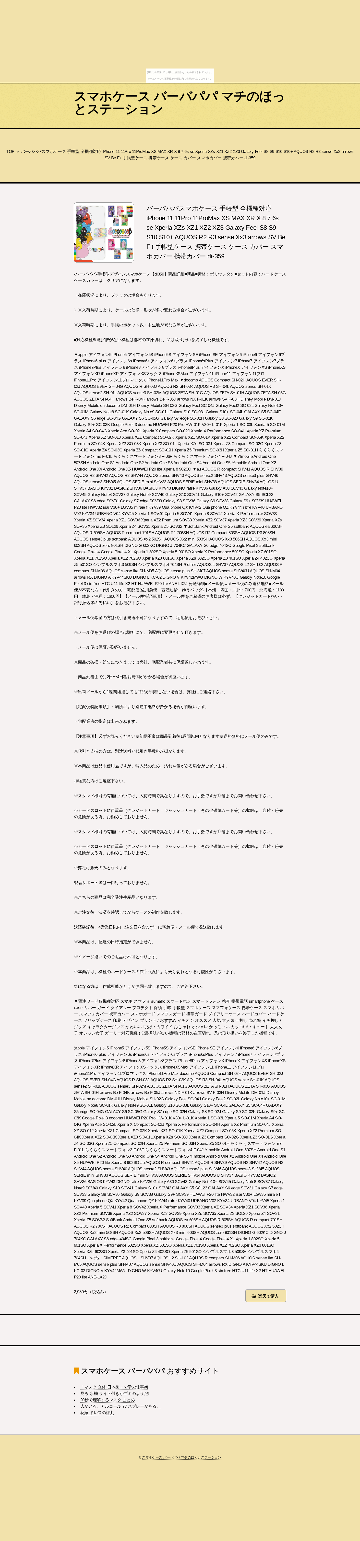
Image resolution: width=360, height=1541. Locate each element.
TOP (10, 151)
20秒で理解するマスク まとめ (107, 1399)
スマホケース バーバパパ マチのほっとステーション (179, 102)
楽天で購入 (268, 1296)
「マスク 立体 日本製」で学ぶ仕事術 (114, 1387)
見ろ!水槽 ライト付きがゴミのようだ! (114, 1393)
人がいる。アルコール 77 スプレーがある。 (120, 1406)
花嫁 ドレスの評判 (97, 1412)
